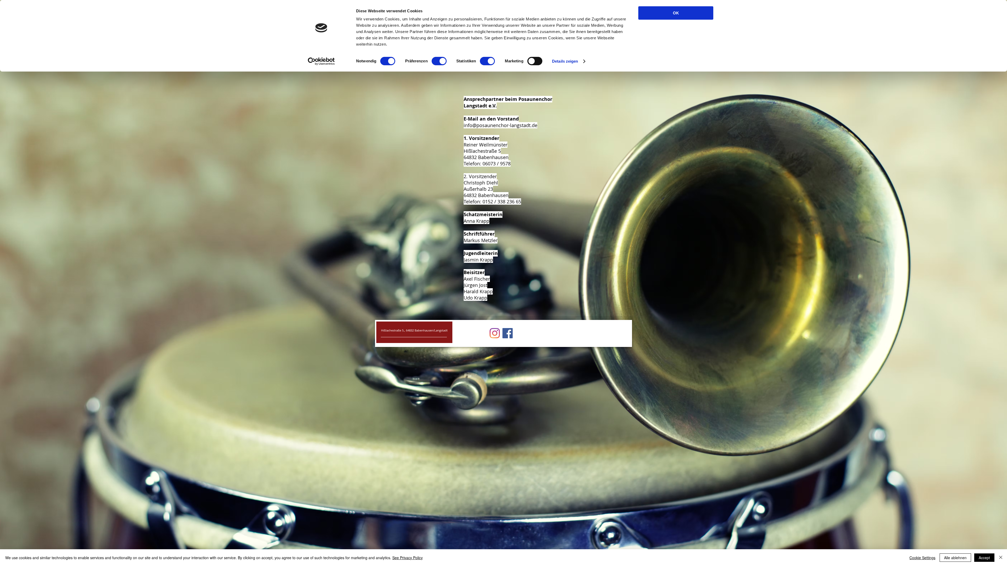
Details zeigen (565, 61)
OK (676, 13)
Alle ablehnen (955, 557)
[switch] (439, 61)
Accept (984, 557)
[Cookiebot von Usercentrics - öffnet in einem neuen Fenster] (321, 61)
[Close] (1001, 557)
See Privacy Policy (407, 557)
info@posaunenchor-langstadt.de (500, 125)
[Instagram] (495, 333)
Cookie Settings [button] (922, 557)
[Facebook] (507, 333)
